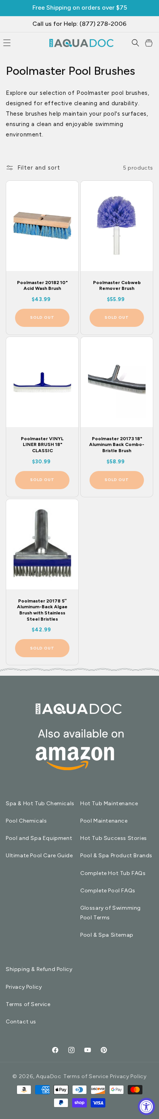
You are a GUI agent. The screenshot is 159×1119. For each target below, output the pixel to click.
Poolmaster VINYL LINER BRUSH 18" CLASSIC (42, 444)
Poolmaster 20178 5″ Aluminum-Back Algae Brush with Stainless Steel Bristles (42, 609)
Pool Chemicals (26, 821)
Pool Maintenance (104, 821)
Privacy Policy (24, 987)
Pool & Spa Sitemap (107, 935)
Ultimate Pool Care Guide (39, 855)
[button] (135, 43)
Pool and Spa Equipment (39, 838)
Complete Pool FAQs (107, 890)
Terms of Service (28, 1004)
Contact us (21, 1021)
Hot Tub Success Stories (113, 838)
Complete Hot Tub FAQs (113, 873)
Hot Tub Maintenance (109, 803)
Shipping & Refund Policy (39, 969)
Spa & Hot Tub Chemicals (40, 803)
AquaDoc (48, 1076)
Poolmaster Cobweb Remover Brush (117, 285)
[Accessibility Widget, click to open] (146, 1106)
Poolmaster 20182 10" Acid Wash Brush (42, 285)
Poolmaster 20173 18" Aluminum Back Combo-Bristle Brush (116, 444)
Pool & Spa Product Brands (116, 855)
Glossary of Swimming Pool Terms (110, 913)
